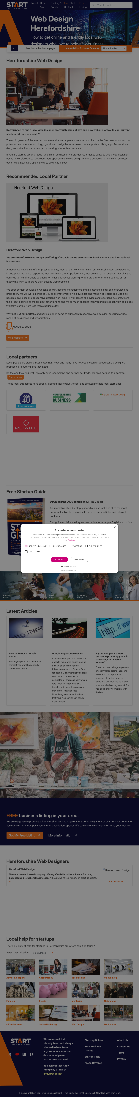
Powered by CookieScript (69, 570)
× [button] (115, 527)
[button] (26, 546)
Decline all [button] (79, 559)
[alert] (69, 548)
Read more (72, 540)
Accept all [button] (59, 559)
